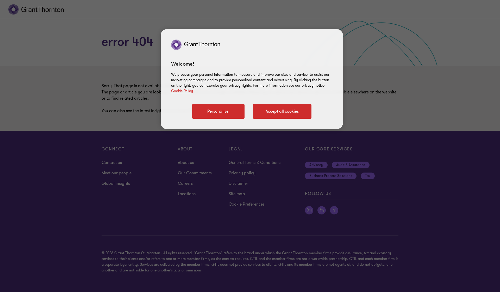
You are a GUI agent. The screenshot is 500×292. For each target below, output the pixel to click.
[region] (252, 79)
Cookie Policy (182, 90)
